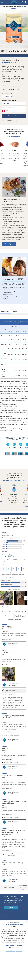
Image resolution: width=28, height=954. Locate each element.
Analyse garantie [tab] (15, 310)
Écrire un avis (5, 63)
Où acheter (11, 907)
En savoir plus (9, 244)
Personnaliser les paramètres (14, 951)
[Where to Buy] (25, 2)
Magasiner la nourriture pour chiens (13, 480)
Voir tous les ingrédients (14, 136)
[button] (2, 2)
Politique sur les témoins (14, 946)
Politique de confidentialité (14, 925)
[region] (14, 154)
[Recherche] (22, 2)
